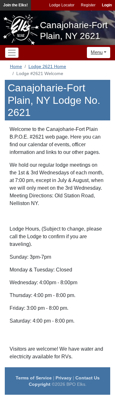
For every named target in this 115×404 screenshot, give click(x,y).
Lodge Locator (61, 5)
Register (88, 5)
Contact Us (87, 377)
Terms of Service (34, 377)
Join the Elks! (15, 5)
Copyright (39, 384)
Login (107, 5)
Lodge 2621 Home (47, 66)
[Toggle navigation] (12, 53)
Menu (97, 52)
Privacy (64, 377)
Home (16, 66)
